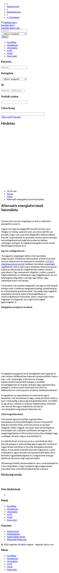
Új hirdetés (12, 47)
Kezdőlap (11, 42)
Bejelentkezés (14, 11)
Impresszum (13, 531)
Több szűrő (7, 117)
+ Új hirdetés (13, 17)
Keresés (17, 117)
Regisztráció (13, 6)
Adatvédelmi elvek (16, 536)
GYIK (9, 50)
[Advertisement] (29, 157)
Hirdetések (12, 45)
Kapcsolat (12, 56)
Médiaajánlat (13, 534)
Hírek (10, 53)
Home (10, 193)
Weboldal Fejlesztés (17, 539)
